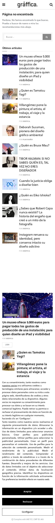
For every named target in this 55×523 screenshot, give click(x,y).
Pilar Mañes (28, 139)
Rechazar (27, 501)
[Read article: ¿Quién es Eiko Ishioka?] (10, 198)
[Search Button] (51, 4)
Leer (7, 344)
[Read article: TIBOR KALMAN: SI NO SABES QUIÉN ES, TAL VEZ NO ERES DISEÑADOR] (10, 162)
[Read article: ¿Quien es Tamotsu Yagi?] (10, 93)
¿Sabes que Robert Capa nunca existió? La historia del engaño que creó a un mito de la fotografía (36, 216)
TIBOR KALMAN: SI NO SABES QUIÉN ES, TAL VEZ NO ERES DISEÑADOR (34, 164)
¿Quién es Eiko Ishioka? (35, 195)
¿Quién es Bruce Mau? (34, 145)
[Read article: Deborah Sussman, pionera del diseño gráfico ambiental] (10, 130)
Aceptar (27, 491)
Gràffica (26, 84)
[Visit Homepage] (27, 5)
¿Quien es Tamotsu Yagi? (32, 92)
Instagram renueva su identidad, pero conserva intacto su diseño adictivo (33, 240)
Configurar (27, 511)
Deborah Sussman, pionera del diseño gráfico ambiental (32, 131)
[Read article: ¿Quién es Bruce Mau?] (10, 148)
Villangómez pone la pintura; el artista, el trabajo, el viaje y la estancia (32, 111)
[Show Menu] (3, 4)
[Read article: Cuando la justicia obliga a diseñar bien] (10, 184)
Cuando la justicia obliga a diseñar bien (35, 182)
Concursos (11, 315)
